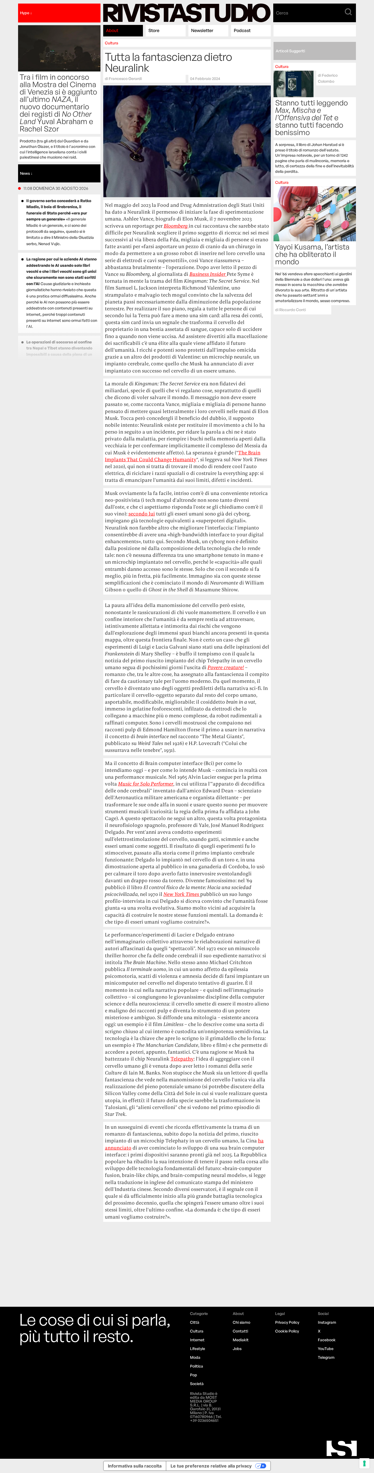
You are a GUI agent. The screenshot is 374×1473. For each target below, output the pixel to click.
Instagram (327, 1322)
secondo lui (141, 514)
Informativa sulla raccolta (135, 1466)
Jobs (237, 1348)
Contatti (240, 1331)
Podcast (242, 30)
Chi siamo (241, 1322)
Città (194, 1322)
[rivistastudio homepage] (187, 13)
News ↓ (26, 173)
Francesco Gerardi (125, 78)
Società (197, 1383)
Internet (197, 1339)
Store (153, 30)
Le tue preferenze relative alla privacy (211, 1466)
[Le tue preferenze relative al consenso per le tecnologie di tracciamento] (364, 1463)
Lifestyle (197, 1348)
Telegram (326, 1357)
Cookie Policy (287, 1331)
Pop (193, 1374)
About (112, 30)
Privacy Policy (287, 1322)
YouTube (325, 1348)
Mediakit (241, 1339)
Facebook (327, 1339)
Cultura (111, 43)
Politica (196, 1366)
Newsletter (202, 30)
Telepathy (182, 1059)
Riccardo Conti (292, 309)
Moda (195, 1357)
